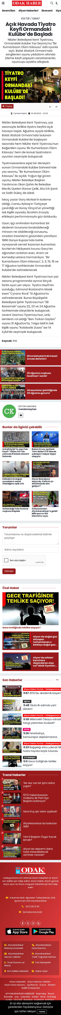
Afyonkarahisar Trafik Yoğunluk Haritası (44, 955)
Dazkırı (35, 996)
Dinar (43, 996)
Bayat (51, 993)
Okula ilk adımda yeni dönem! (39, 707)
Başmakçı (41, 993)
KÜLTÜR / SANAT (30, 18)
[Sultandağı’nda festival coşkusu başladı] (15, 498)
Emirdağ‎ (51, 996)
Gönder (9, 571)
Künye (43, 984)
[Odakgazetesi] (27, 3)
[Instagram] (33, 923)
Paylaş (9, 106)
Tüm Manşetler (43, 962)
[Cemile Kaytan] (9, 411)
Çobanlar (25, 996)
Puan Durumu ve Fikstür (14, 964)
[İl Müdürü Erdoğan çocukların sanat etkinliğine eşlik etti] (15, 469)
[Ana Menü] (3, 3)
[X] (28, 923)
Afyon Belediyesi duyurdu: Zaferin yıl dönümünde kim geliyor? (42, 482)
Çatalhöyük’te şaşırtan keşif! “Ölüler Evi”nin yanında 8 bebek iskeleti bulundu (15, 453)
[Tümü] (57, 680)
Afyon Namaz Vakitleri (38, 981)
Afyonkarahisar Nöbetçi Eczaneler (14, 946)
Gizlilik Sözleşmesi (30, 987)
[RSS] (38, 923)
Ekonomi (47, 10)
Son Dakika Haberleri (17, 971)
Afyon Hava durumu (14, 984)
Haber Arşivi (41, 971)
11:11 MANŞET (30, 757)
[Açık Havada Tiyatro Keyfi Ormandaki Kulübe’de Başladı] (30, 85)
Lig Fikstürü (32, 984)
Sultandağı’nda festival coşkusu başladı (15, 510)
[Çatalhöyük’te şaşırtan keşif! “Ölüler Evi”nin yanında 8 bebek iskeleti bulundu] (15, 439)
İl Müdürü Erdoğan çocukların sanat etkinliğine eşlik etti (13, 481)
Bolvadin (8, 996)
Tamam (42, 1011)
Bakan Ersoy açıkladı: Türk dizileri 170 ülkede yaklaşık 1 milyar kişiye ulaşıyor (44, 453)
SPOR (26, 729)
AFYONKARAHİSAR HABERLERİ (20, 993)
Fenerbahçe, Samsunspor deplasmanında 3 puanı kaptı (41, 735)
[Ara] (51, 3)
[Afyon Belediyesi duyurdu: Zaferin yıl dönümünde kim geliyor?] (45, 469)
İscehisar (39, 999)
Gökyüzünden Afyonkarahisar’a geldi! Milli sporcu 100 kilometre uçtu (45, 512)
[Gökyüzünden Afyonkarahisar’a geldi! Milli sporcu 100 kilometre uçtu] (45, 498)
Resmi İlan (8, 10)
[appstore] (17, 932)
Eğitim (27, 701)
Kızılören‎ (49, 999)
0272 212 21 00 (32, 906)
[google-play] (43, 932)
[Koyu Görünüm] (56, 3)
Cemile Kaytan (20, 113)
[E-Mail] (20, 415)
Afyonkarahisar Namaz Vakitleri (14, 955)
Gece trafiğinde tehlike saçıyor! (39, 763)
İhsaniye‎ (28, 999)
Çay (17, 996)
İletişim (51, 984)
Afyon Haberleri (28, 10)
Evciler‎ (9, 999)
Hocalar (18, 999)
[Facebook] (22, 923)
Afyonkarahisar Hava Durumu (41, 946)
